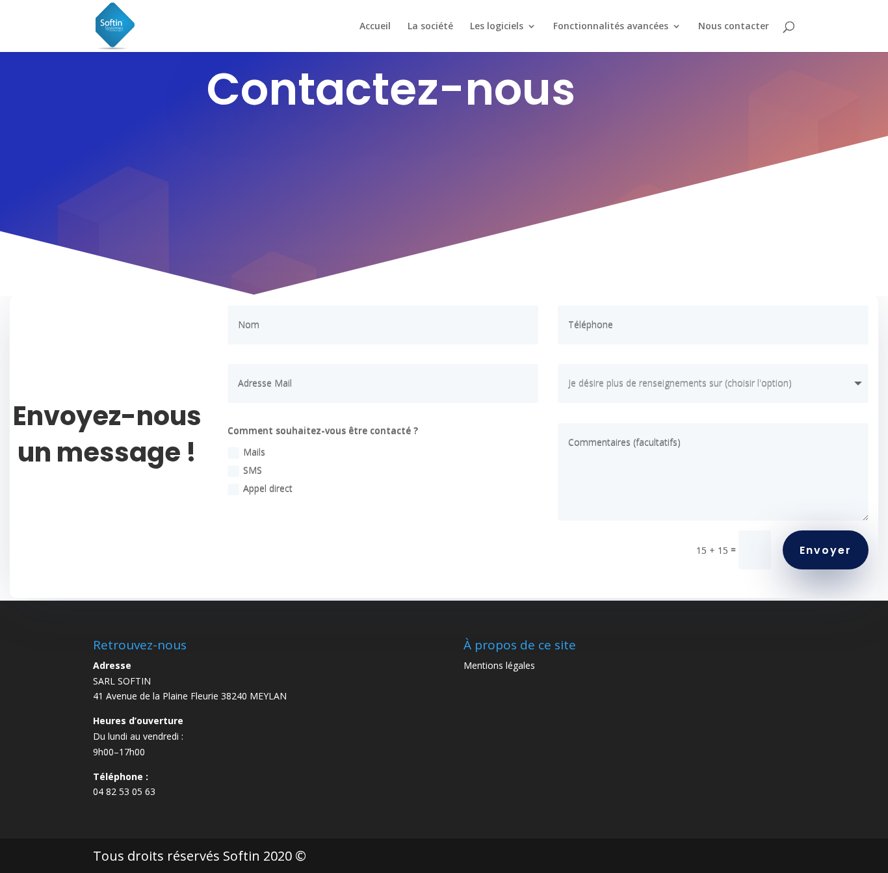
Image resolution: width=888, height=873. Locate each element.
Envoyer (826, 550)
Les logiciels (496, 26)
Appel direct (268, 488)
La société (430, 26)
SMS (252, 470)
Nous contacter (733, 26)
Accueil (375, 26)
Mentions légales (499, 665)
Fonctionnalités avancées (610, 26)
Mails (254, 452)
